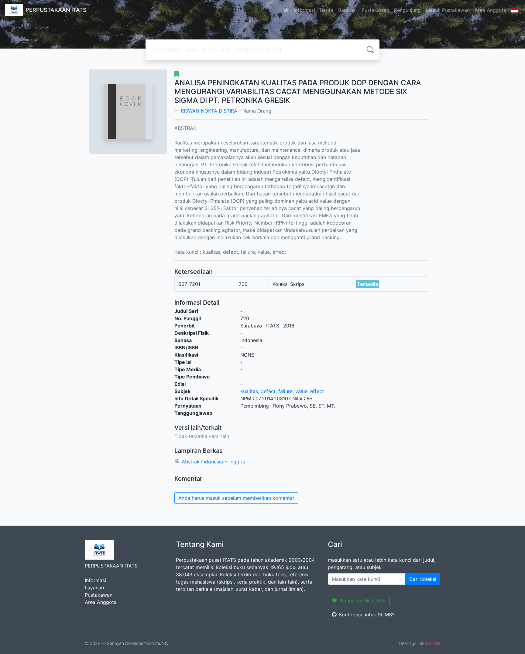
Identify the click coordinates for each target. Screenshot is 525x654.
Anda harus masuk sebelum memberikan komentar (236, 498)
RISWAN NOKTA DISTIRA (209, 111)
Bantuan (347, 10)
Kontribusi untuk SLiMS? (366, 615)
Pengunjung (407, 10)
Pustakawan (375, 10)
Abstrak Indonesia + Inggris (213, 462)
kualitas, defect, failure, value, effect (282, 391)
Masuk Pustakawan (448, 10)
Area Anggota (490, 10)
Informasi (304, 10)
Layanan (94, 588)
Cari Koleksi (422, 579)
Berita (326, 10)
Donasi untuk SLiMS (363, 601)
